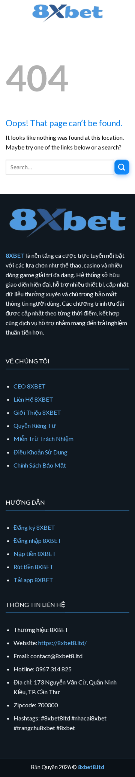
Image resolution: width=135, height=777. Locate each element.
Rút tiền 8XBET (34, 566)
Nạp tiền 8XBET (35, 553)
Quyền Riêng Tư (35, 425)
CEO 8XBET (30, 386)
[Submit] (121, 167)
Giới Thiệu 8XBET (37, 412)
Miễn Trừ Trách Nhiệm (44, 438)
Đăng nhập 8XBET (38, 540)
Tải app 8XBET (33, 579)
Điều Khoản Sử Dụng (41, 452)
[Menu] (10, 13)
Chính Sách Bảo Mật (40, 465)
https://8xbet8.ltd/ (62, 642)
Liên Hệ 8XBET (33, 399)
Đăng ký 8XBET (34, 527)
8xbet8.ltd (91, 767)
